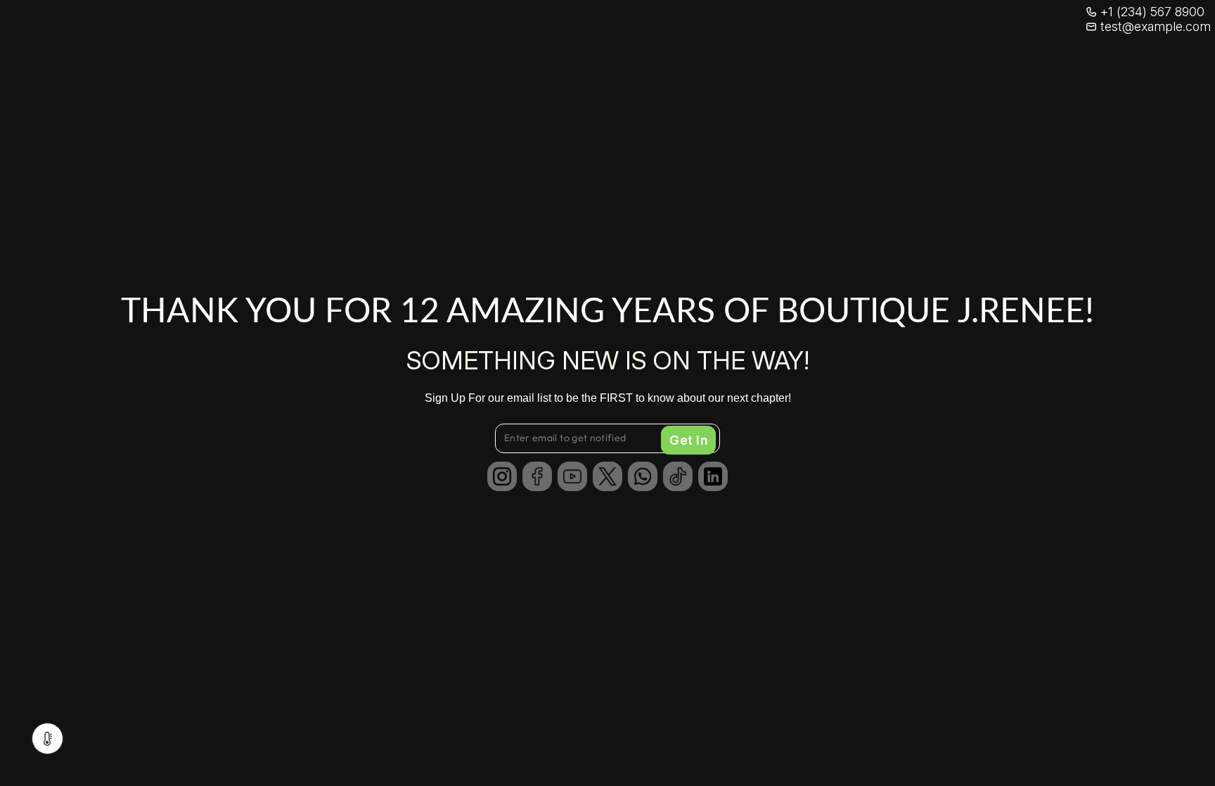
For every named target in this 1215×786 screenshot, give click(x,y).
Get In (688, 440)
